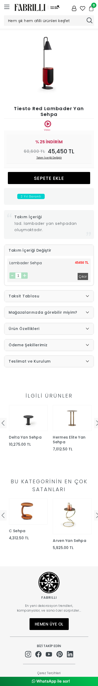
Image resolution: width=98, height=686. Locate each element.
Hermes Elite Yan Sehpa (69, 439)
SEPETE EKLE (49, 178)
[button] (87, 64)
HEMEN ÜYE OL (49, 624)
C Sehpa (17, 531)
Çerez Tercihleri (49, 673)
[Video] (48, 124)
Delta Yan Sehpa (25, 437)
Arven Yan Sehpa (69, 540)
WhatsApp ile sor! (52, 681)
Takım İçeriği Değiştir (49, 157)
